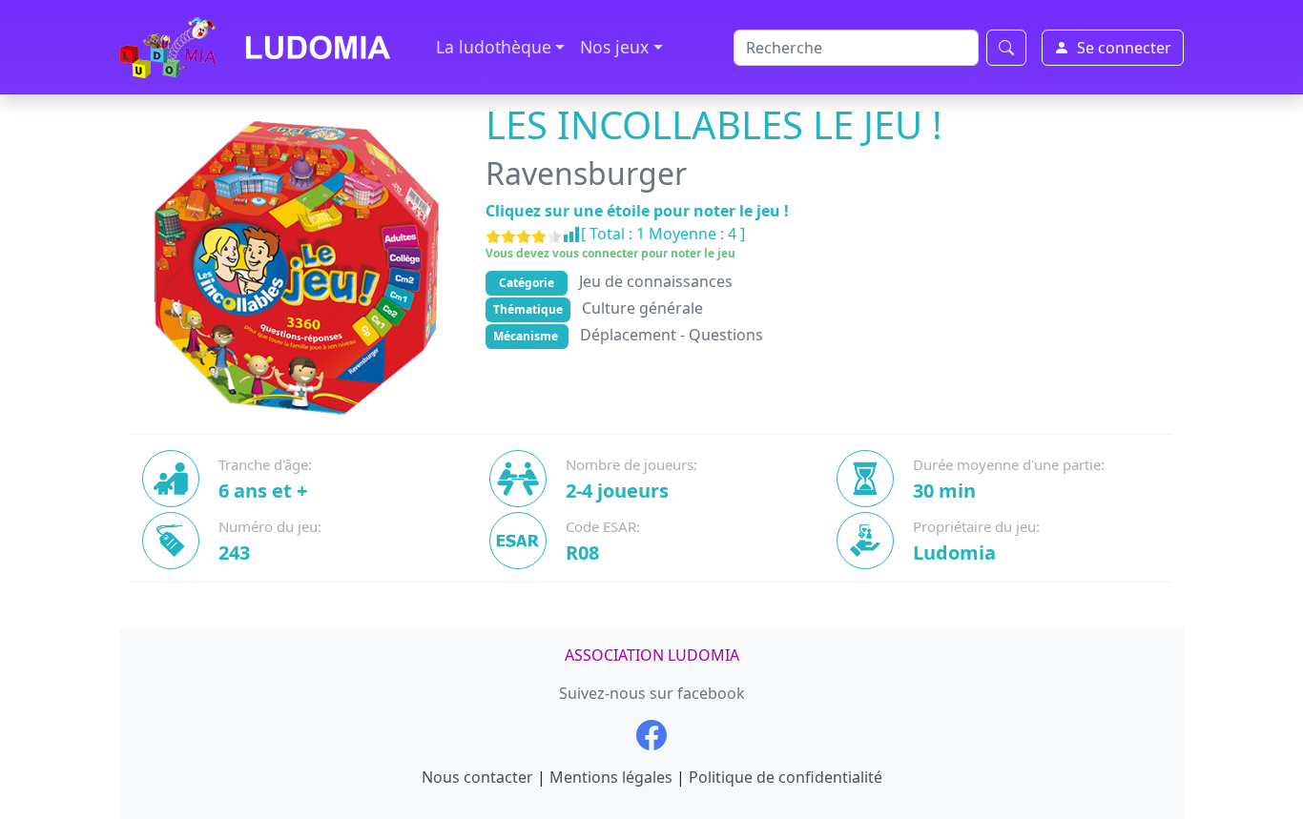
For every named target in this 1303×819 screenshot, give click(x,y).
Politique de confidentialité (785, 777)
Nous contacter (477, 777)
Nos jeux (614, 46)
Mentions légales (610, 777)
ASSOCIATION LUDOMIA (652, 655)
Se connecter (1124, 47)
